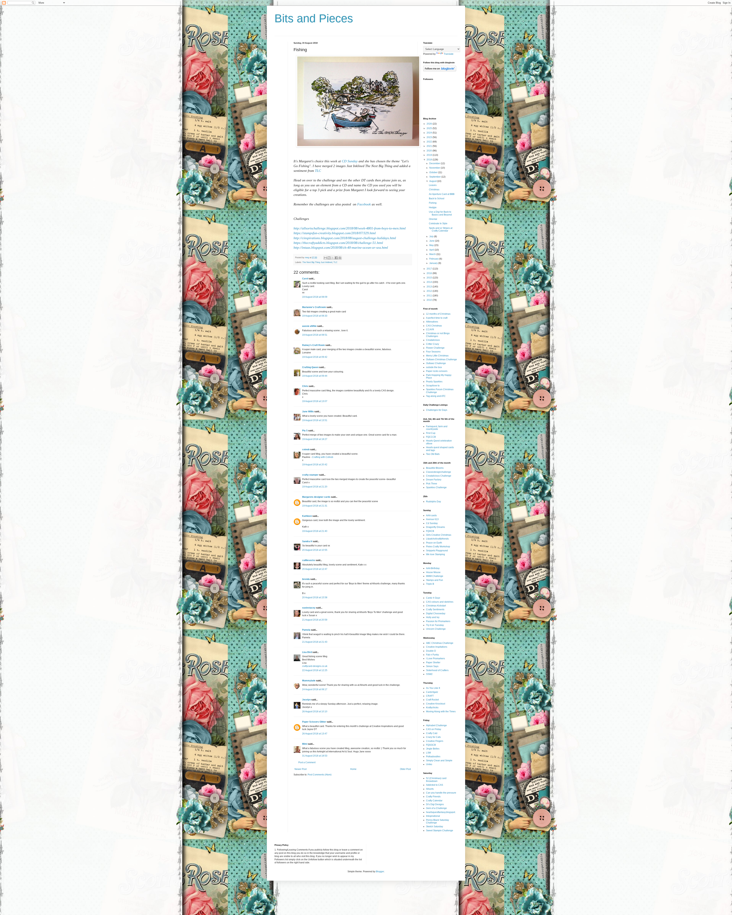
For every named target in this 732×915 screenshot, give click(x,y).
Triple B (430, 584)
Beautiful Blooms (435, 468)
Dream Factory (433, 479)
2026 (430, 123)
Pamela (306, 630)
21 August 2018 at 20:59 (314, 619)
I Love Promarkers (435, 658)
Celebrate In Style (438, 223)
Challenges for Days (436, 410)
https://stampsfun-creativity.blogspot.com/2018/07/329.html (335, 233)
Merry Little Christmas (437, 355)
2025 (430, 128)
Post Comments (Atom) (319, 774)
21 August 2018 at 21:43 (314, 642)
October (433, 172)
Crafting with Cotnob (322, 457)
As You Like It (433, 688)
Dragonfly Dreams (435, 527)
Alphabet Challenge (436, 725)
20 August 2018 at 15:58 (314, 597)
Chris (305, 386)
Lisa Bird (307, 652)
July (431, 236)
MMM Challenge (434, 576)
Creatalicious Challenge (438, 475)
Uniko (429, 764)
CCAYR (430, 329)
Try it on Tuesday (435, 625)
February (434, 258)
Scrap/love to (433, 385)
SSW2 (429, 674)
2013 (430, 286)
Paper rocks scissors (436, 371)
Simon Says (432, 666)
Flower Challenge (435, 348)
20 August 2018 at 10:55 (314, 550)
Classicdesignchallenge (438, 472)
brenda (306, 579)
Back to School (436, 198)
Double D (431, 651)
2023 (430, 137)
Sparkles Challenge (436, 487)
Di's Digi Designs (435, 804)
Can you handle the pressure (441, 792)
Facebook (364, 204)
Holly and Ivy (432, 617)
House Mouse (433, 572)
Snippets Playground (437, 550)
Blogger (380, 871)
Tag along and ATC (436, 396)
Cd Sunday (432, 523)
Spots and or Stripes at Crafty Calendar (440, 229)
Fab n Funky (432, 654)
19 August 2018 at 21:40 (314, 531)
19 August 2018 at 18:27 (314, 439)
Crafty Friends (433, 796)
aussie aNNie (309, 326)
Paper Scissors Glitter (314, 721)
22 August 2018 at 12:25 (314, 670)
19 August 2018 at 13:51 (314, 420)
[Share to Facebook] (336, 258)
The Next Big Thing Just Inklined (317, 262)
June (432, 241)
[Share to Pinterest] (340, 258)
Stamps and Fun (434, 580)
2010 (430, 300)
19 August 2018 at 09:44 (314, 376)
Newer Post (301, 769)
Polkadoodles (433, 756)
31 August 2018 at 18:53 (314, 755)
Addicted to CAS (434, 785)
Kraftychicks (432, 707)
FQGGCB (431, 745)
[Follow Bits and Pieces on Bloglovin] (439, 70)
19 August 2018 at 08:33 (314, 315)
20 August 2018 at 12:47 (314, 569)
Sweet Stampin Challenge (439, 830)
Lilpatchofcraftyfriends (437, 538)
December (435, 163)
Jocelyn (306, 699)
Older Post (405, 769)
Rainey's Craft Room (313, 345)
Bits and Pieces (313, 18)
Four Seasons (433, 351)
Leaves (433, 185)
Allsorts (430, 789)
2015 (430, 277)
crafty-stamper (310, 475)
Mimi (304, 744)
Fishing (433, 203)
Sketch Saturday (434, 826)
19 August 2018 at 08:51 (314, 335)
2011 (430, 295)
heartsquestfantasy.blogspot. (441, 812)
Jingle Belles (432, 748)
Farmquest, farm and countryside (436, 427)
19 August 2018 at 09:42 (314, 357)
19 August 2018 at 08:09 (314, 297)
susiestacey (308, 607)
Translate (448, 54)
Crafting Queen (310, 367)
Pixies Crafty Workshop (438, 546)
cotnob (306, 449)
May (431, 245)
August (433, 181)
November (435, 167)
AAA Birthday (433, 568)
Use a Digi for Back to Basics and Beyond (440, 213)
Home (353, 769)
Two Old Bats (433, 454)
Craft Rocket (432, 699)
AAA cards (431, 515)
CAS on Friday (433, 729)
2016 (430, 273)
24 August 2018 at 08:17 (314, 689)
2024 (430, 132)
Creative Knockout (435, 703)
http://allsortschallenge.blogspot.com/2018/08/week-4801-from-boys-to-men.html (350, 228)
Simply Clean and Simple (439, 760)
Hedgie (433, 207)
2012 (430, 291)
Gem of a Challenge (436, 808)
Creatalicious (433, 340)
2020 (430, 150)
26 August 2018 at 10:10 (314, 711)
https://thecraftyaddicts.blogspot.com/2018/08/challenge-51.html (338, 243)
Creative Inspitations (436, 647)
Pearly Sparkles (434, 381)
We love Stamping (435, 554)
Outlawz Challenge (436, 363)
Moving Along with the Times (441, 711)
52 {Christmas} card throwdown (436, 779)
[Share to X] (333, 258)
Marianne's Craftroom (314, 307)
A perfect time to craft (436, 318)
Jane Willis (308, 411)
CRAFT (430, 696)
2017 (430, 268)
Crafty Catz (431, 733)
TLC (318, 171)
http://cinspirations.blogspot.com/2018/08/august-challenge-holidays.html (345, 238)
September (435, 176)
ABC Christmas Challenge (439, 643)
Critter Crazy (432, 344)
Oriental (433, 219)
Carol (305, 278)
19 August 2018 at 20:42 (314, 464)
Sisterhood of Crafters (437, 670)
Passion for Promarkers (438, 621)
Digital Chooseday (435, 613)
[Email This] (325, 258)
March (432, 254)
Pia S (305, 430)
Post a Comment (306, 762)
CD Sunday (350, 161)
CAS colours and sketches (439, 602)
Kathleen (307, 516)
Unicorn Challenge (436, 629)
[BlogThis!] (329, 258)
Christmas (434, 189)
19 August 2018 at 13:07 (314, 401)
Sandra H (307, 541)
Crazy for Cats (433, 737)
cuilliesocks (308, 560)
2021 (430, 146)
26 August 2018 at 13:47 (314, 733)
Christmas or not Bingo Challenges (438, 334)
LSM (428, 752)
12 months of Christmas (438, 314)
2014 (430, 282)
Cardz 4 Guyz (433, 598)
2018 (430, 159)
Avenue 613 (432, 519)
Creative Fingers (434, 741)
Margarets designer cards (316, 497)
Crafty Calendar (434, 800)
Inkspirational (433, 816)
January (433, 263)
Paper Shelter (433, 662)
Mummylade (308, 680)
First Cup (430, 433)
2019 (430, 155)
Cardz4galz (432, 692)
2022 (430, 141)
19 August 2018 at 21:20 (314, 486)
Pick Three (431, 483)
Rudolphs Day (433, 501)
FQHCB (430, 531)
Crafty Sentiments (435, 609)
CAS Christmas (434, 325)
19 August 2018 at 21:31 (314, 505)
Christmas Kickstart (436, 605)
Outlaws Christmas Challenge (441, 359)
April (432, 249)
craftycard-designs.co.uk (314, 666)
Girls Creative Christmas (438, 535)
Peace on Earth (434, 542)
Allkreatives (432, 321)
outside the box (434, 367)
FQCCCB (431, 437)
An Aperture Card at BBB (441, 194)
